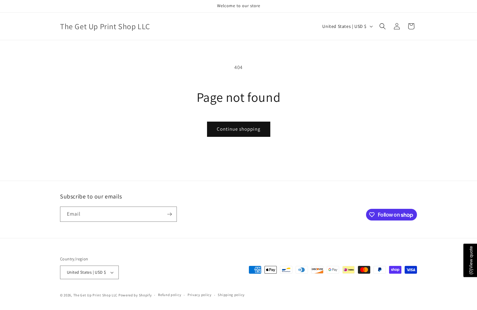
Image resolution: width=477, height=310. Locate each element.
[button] (382, 26)
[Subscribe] (169, 214)
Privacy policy (200, 294)
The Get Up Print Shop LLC (95, 295)
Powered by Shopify (135, 295)
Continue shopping (239, 129)
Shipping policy (231, 294)
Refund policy (169, 294)
